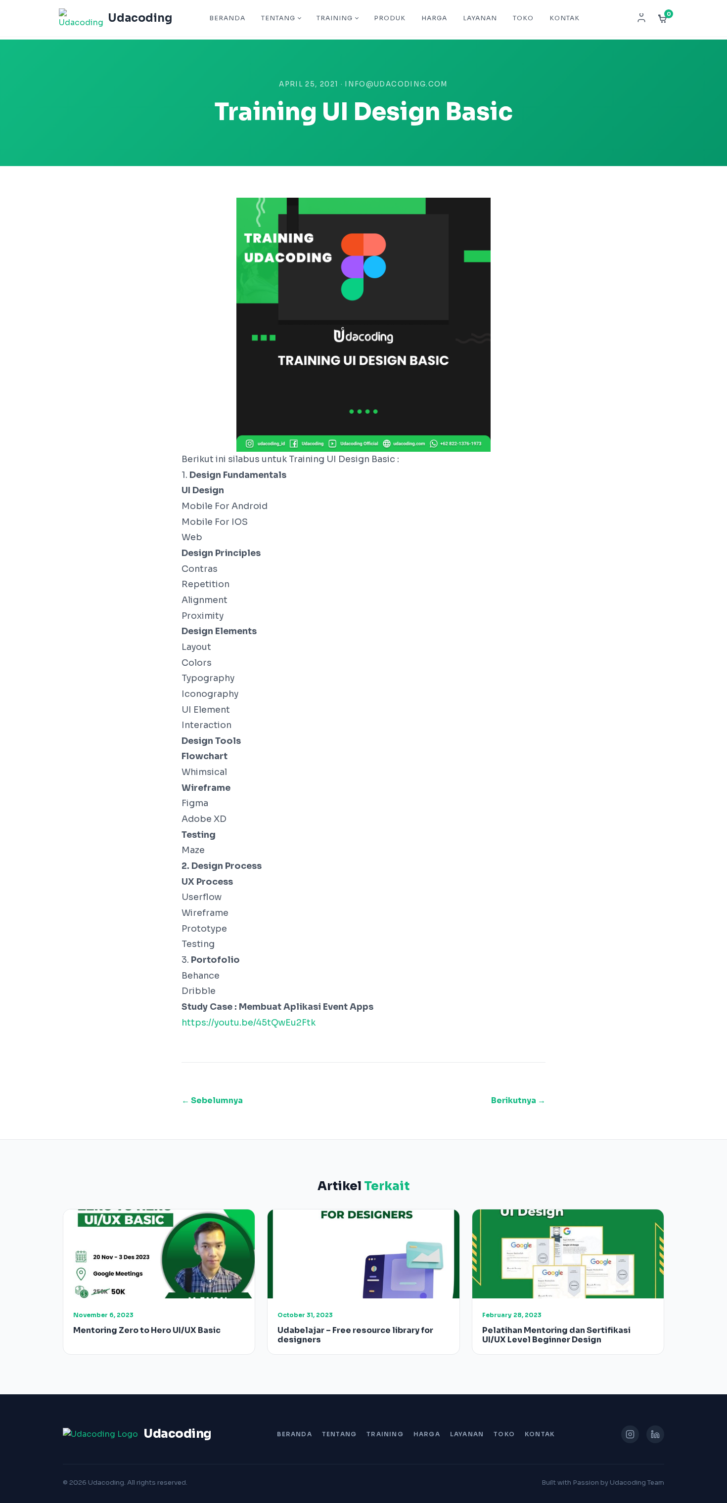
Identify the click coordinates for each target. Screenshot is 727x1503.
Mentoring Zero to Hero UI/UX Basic (147, 1330)
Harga (434, 18)
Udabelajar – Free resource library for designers (355, 1335)
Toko (523, 18)
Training (335, 18)
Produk (390, 18)
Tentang (278, 18)
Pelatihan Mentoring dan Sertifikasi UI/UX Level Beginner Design (556, 1335)
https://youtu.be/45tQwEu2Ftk (249, 1022)
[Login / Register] (641, 18)
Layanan (480, 18)
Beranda (227, 18)
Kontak (564, 18)
